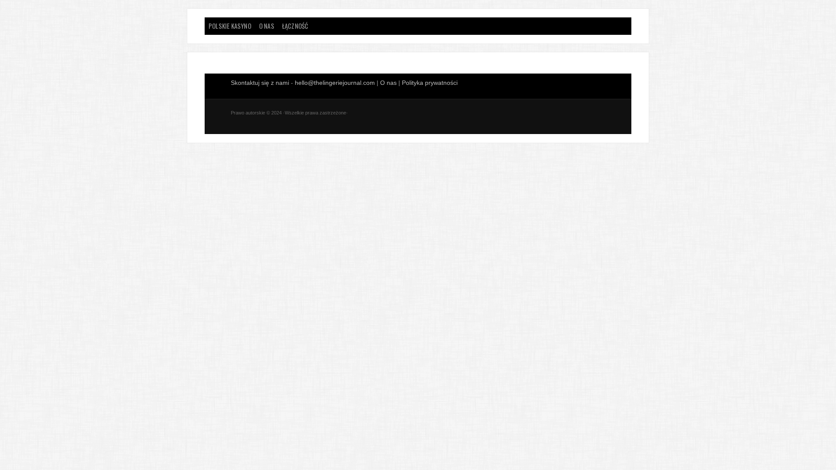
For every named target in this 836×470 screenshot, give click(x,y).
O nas (266, 25)
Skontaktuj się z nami (261, 82)
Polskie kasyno (230, 25)
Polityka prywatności (430, 82)
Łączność (295, 25)
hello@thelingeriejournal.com (335, 82)
